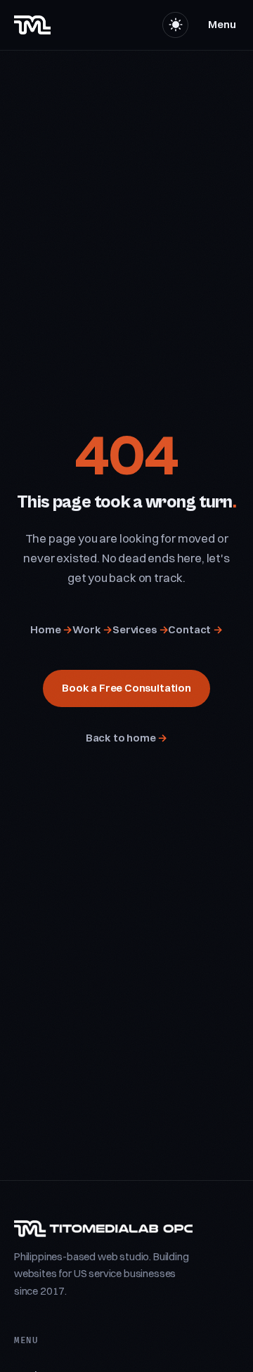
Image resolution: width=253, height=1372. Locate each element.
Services (140, 629)
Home (51, 629)
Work (92, 629)
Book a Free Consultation (126, 687)
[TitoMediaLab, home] (32, 24)
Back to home (127, 737)
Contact (195, 629)
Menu (222, 24)
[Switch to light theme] (175, 25)
